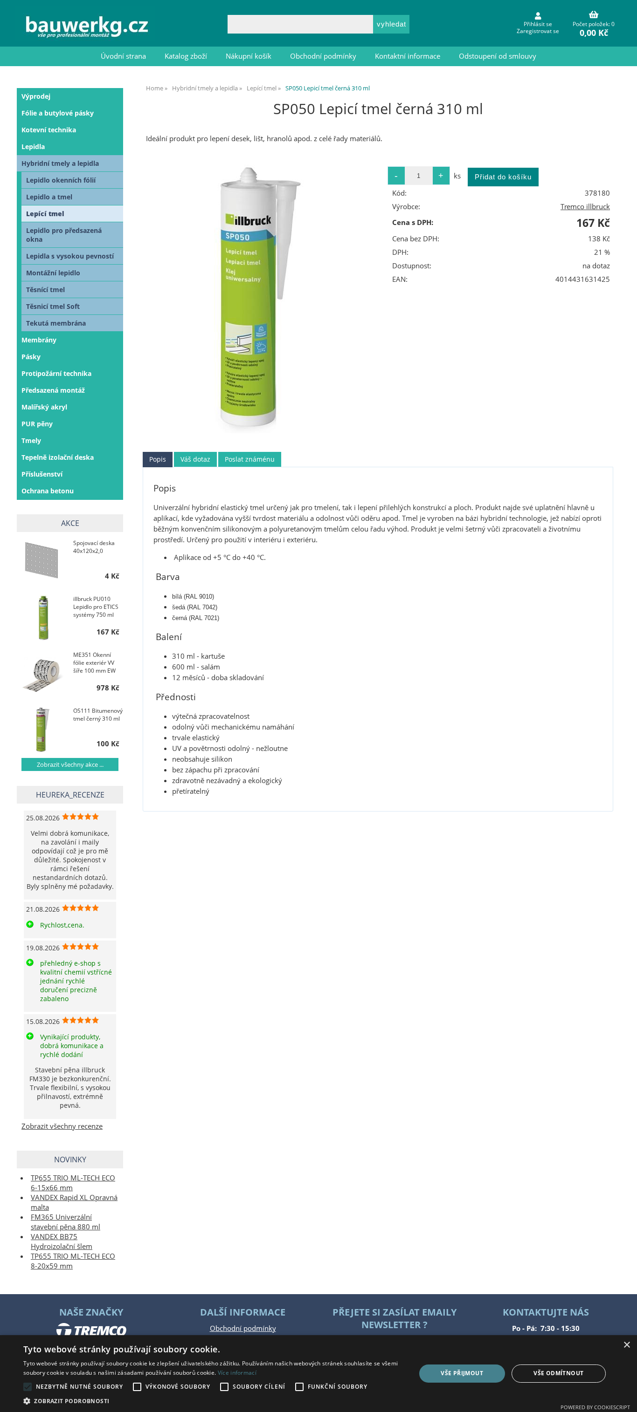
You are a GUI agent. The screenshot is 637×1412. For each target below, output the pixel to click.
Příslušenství (41, 474)
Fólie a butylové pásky (57, 113)
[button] (213, 1400)
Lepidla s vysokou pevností (70, 256)
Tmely (31, 440)
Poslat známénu (250, 459)
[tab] (158, 459)
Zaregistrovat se (538, 31)
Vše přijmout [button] (462, 1373)
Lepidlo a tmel (49, 196)
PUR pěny (37, 423)
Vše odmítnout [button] (558, 1373)
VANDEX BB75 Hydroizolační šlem (61, 1241)
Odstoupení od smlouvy (497, 56)
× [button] (626, 1345)
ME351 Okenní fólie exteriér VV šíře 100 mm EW (94, 663)
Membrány (38, 339)
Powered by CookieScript (595, 1407)
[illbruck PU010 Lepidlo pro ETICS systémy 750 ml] (42, 617)
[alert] (318, 1373)
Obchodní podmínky (323, 56)
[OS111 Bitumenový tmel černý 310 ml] (42, 729)
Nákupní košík (248, 56)
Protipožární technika (56, 373)
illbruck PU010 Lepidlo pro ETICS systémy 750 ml (95, 607)
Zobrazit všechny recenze (62, 1126)
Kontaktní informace (407, 56)
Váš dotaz (195, 459)
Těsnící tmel (45, 289)
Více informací (237, 1373)
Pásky (31, 356)
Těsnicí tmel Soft (53, 306)
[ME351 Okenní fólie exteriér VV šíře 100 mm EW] (42, 673)
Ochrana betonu (47, 490)
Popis (157, 459)
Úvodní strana (123, 56)
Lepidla (33, 146)
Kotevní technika (48, 129)
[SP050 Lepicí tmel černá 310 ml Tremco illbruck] (259, 297)
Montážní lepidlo (53, 272)
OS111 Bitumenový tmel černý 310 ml (98, 715)
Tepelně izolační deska (57, 457)
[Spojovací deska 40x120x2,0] (42, 561)
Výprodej (35, 96)
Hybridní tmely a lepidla (60, 163)
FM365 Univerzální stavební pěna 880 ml (65, 1222)
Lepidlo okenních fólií (61, 180)
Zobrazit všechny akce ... (70, 764)
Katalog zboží (186, 56)
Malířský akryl (44, 406)
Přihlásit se (538, 24)
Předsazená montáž (53, 390)
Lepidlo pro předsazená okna (64, 235)
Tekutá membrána (56, 323)
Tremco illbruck (585, 206)
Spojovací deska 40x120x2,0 (94, 547)
